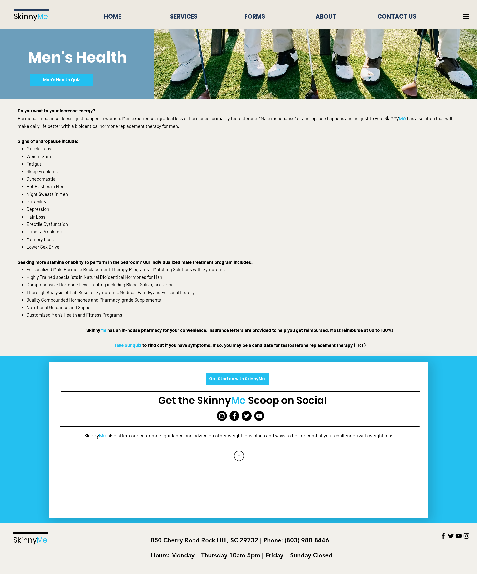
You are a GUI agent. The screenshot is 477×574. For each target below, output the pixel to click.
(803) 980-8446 (306, 540)
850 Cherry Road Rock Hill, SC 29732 (204, 540)
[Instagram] (222, 416)
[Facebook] (234, 416)
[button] (466, 16)
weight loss (381, 435)
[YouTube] (259, 416)
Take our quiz (128, 345)
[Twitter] (247, 416)
